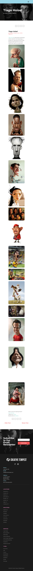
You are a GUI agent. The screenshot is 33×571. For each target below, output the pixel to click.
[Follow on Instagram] (21, 26)
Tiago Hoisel (10, 37)
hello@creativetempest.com (8, 472)
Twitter (14, 414)
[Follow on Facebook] (16, 26)
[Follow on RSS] (23, 26)
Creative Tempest (8, 13)
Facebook (16, 415)
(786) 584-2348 (6, 469)
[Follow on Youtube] (18, 26)
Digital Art (14, 13)
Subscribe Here (11, 413)
